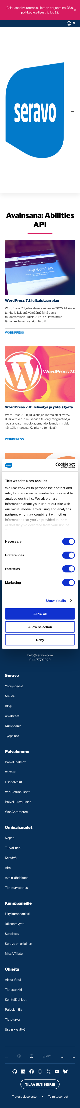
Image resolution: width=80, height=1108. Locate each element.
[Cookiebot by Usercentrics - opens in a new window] (56, 465)
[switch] (68, 555)
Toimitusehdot (58, 1096)
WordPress (14, 332)
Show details (56, 600)
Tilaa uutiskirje (40, 1084)
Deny (40, 640)
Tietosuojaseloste (24, 1096)
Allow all (40, 614)
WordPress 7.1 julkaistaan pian (32, 300)
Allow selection (40, 627)
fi (73, 23)
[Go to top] (58, 1101)
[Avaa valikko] (72, 110)
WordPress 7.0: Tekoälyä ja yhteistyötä (39, 407)
